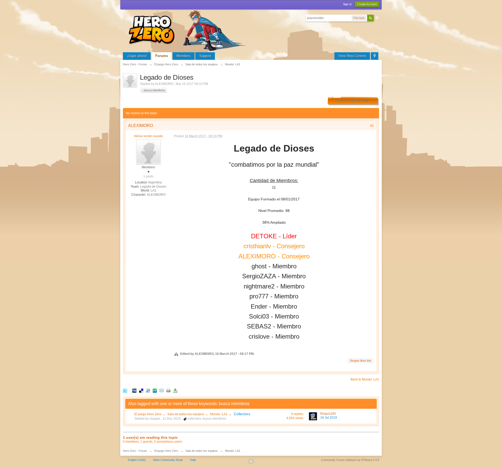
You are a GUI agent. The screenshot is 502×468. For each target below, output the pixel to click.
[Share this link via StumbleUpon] (155, 390)
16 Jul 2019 (328, 417)
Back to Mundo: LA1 (365, 379)
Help (193, 459)
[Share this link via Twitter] (125, 390)
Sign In (347, 4)
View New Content (352, 56)
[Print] (168, 390)
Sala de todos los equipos (186, 414)
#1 (372, 126)
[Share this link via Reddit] (148, 390)
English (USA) (137, 459)
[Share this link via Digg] (134, 390)
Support (205, 56)
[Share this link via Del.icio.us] (141, 390)
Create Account (367, 4)
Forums (161, 56)
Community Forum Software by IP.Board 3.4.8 (350, 459)
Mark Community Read (167, 459)
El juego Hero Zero (148, 414)
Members (183, 56)
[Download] (175, 390)
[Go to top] (251, 461)
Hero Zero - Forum (135, 450)
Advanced (377, 18)
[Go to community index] (188, 30)
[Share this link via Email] (161, 390)
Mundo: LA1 (218, 414)
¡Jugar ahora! (137, 56)
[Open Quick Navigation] (374, 56)
